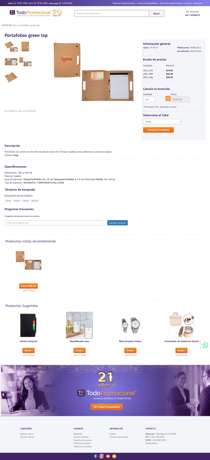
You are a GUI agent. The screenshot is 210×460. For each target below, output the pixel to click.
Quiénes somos (27, 434)
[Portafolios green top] (28, 260)
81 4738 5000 (40, 3)
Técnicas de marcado (119, 437)
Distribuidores (151, 443)
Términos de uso (27, 437)
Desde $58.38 (28, 285)
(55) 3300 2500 (159, 440)
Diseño (113, 434)
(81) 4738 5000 (157, 437)
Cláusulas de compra (83, 446)
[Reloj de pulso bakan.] (130, 325)
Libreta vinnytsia (28, 341)
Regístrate (78, 434)
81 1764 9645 (65, 3)
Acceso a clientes (81, 437)
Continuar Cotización (158, 129)
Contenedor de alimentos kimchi (181, 341)
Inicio (14, 25)
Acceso (188, 3)
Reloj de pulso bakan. (130, 341)
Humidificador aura (79, 341)
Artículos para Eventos (171, 3)
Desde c (28, 350)
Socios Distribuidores (148, 3)
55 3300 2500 (20, 3)
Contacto (197, 3)
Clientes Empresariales (124, 3)
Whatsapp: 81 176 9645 (166, 434)
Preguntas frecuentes (83, 440)
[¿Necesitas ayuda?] (205, 345)
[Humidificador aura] (79, 325)
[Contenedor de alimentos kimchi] (181, 325)
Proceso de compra (82, 443)
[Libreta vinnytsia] (28, 325)
